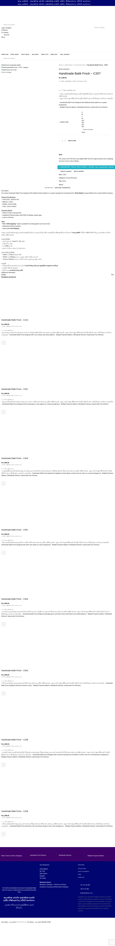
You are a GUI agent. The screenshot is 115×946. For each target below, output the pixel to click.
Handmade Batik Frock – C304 (14, 458)
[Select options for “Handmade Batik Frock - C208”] (3, 765)
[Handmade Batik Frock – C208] (14, 717)
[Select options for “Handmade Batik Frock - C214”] (3, 342)
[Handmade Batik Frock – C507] (14, 507)
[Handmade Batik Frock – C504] (14, 576)
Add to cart (72, 140)
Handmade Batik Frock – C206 (14, 811)
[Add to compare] (3, 316)
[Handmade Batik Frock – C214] (14, 297)
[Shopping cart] (1, 51)
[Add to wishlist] (3, 338)
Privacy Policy (82, 868)
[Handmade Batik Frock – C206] (14, 788)
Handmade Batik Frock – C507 (14, 530)
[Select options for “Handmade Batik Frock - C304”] (3, 483)
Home (61, 65)
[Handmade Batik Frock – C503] (14, 647)
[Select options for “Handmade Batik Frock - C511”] (3, 412)
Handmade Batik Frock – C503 (14, 670)
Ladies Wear (69, 65)
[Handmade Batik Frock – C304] (14, 435)
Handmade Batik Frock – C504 (14, 599)
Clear (83, 132)
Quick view (3, 347)
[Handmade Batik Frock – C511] (14, 366)
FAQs (79, 874)
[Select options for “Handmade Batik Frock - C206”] (3, 834)
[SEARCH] (111, 25)
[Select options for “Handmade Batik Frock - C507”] (3, 552)
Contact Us (81, 877)
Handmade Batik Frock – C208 (14, 740)
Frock (64, 181)
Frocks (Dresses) (79, 65)
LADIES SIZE (64, 122)
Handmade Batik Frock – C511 (14, 389)
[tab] (49, 188)
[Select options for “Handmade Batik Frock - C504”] (3, 624)
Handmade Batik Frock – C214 (14, 320)
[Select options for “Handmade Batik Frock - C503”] (3, 693)
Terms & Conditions (83, 871)
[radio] (97, 112)
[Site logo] (12, 14)
